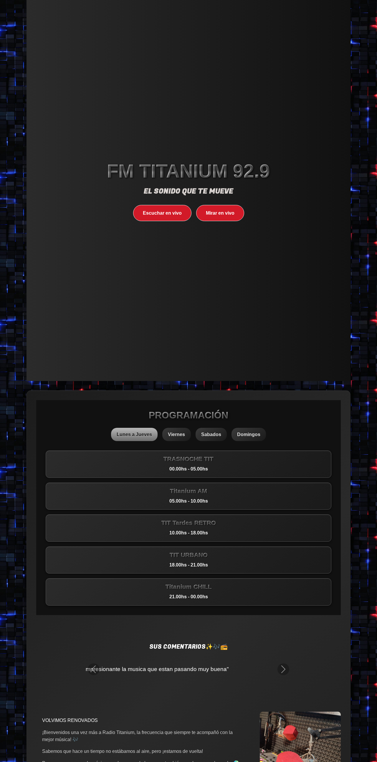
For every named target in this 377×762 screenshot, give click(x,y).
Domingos (248, 434)
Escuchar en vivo (162, 213)
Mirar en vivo (220, 213)
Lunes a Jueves (134, 434)
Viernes (176, 434)
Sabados (211, 434)
